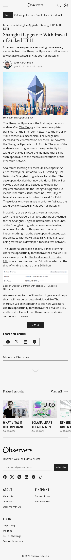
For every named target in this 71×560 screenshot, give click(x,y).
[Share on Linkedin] (25, 342)
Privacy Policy (42, 501)
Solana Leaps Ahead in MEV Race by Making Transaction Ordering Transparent (43, 425)
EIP (52, 24)
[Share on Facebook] (8, 342)
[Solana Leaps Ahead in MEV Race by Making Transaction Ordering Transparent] (44, 409)
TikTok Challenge (12, 536)
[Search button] (59, 5)
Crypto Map (9, 525)
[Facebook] (5, 477)
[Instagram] (19, 477)
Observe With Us (12, 507)
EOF (59, 24)
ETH (6, 28)
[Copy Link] (34, 342)
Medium (7, 531)
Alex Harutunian (23, 62)
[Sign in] (66, 5)
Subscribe (61, 467)
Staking (44, 24)
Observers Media (40, 556)
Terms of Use (42, 496)
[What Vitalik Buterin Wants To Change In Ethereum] (16, 409)
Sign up (35, 324)
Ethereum (9, 24)
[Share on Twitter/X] (17, 342)
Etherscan (8, 289)
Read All (56, 15)
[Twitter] (12, 477)
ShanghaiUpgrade (27, 24)
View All (56, 391)
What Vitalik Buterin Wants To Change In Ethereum (14, 425)
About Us (8, 496)
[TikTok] (40, 477)
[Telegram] (33, 477)
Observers (8, 501)
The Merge (26, 127)
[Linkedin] (26, 477)
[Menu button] (5, 5)
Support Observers (13, 541)
